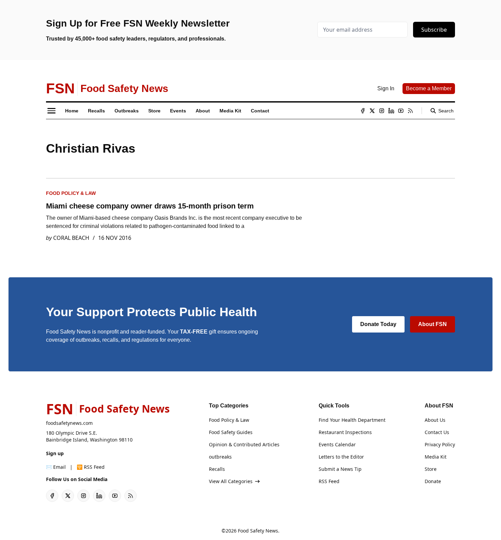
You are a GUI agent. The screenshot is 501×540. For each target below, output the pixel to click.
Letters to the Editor (341, 456)
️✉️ (56, 467)
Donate (433, 481)
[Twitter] (372, 111)
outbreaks (220, 456)
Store (431, 469)
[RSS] (410, 111)
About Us (435, 420)
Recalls (217, 469)
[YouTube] (401, 111)
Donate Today (378, 324)
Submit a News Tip (340, 469)
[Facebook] (363, 111)
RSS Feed (329, 481)
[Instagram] (382, 111)
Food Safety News (258, 530)
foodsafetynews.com (69, 423)
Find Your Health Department (352, 420)
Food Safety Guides (231, 432)
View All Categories (231, 481)
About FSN (432, 324)
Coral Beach (71, 238)
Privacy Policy (440, 444)
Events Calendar (337, 444)
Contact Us (437, 432)
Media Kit (435, 456)
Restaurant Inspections (345, 432)
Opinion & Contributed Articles (244, 444)
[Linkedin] (391, 111)
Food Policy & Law (71, 193)
